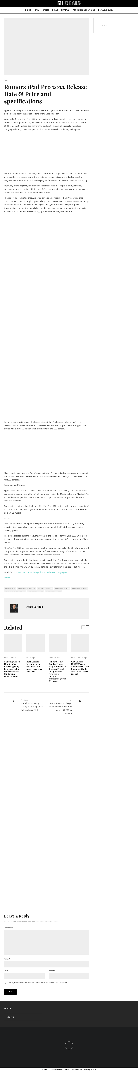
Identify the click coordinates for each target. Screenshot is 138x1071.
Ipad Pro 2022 (10, 588)
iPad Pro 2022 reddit (80, 588)
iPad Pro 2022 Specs (54, 591)
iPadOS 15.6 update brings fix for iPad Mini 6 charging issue (41, 572)
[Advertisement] (46, 152)
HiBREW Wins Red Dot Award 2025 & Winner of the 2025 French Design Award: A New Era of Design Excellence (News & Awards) (57, 671)
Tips (33, 658)
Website (52, 971)
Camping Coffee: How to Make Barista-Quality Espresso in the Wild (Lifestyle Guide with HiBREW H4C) (12, 668)
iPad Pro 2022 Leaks (45, 588)
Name (7, 959)
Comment (8, 928)
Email (6, 971)
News (36, 10)
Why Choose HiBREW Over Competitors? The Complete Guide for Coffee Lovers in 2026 (80, 667)
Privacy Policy (105, 10)
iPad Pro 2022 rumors (35, 591)
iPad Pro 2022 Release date (15, 591)
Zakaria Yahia (34, 606)
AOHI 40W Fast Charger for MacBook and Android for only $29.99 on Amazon (60, 706)
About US (46, 1069)
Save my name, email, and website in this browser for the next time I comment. (37, 982)
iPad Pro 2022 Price (62, 588)
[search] (127, 25)
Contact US (57, 1069)
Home (28, 10)
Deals (55, 10)
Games (46, 10)
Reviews (65, 10)
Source (7, 577)
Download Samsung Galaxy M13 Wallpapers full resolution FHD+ (32, 705)
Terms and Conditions (84, 10)
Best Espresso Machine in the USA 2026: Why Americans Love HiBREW (34, 666)
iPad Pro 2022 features (27, 588)
